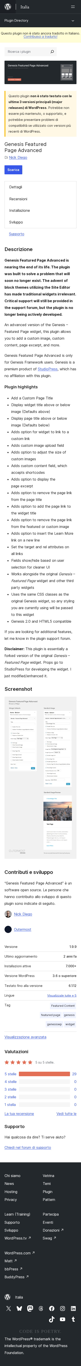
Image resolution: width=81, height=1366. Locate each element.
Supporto (16, 234)
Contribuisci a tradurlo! (40, 36)
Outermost (22, 929)
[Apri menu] (74, 7)
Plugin (47, 1191)
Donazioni (53, 1230)
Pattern (49, 1199)
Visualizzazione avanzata (25, 1037)
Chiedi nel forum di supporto (27, 1147)
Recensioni (18, 199)
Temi (47, 1183)
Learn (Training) (17, 1214)
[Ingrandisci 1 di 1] (70, 702)
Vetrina (48, 1175)
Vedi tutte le (66, 1113)
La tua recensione (19, 1113)
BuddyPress (16, 1277)
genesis (69, 1015)
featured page (50, 1015)
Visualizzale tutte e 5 (61, 995)
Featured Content (63, 1005)
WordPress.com (19, 1253)
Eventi (48, 1222)
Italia (19, 1297)
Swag (49, 1238)
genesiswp (54, 1024)
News (9, 1183)
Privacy (10, 1199)
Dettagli (15, 187)
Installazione (19, 210)
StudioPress (48, 369)
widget (70, 1024)
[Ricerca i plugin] (52, 51)
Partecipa (51, 1214)
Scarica (13, 170)
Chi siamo (12, 1175)
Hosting (10, 1191)
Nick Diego (18, 157)
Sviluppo (16, 222)
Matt (10, 1261)
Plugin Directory (16, 20)
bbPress (13, 1269)
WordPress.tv (17, 1238)
